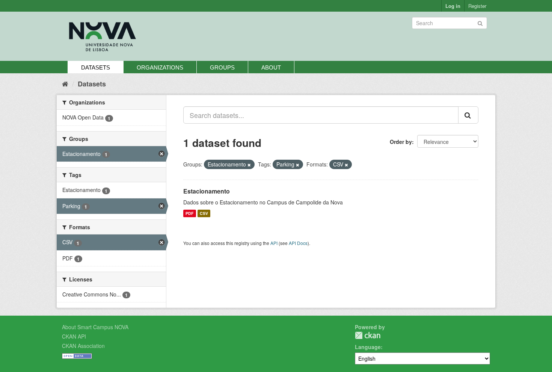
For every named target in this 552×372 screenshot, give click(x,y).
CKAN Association (83, 345)
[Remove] (249, 165)
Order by (401, 141)
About (271, 67)
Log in (452, 5)
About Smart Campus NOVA (95, 327)
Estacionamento (206, 191)
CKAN (367, 335)
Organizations (160, 67)
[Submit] (480, 22)
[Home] (65, 83)
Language (368, 347)
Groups (222, 67)
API (274, 243)
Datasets (95, 67)
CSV (204, 213)
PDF (189, 213)
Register (477, 5)
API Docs (298, 243)
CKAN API (74, 336)
